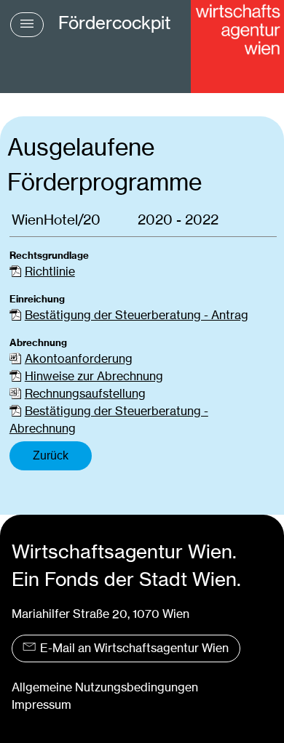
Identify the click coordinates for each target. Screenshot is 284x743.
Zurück (50, 455)
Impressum (41, 704)
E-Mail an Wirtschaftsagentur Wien (134, 648)
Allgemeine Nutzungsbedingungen (105, 687)
